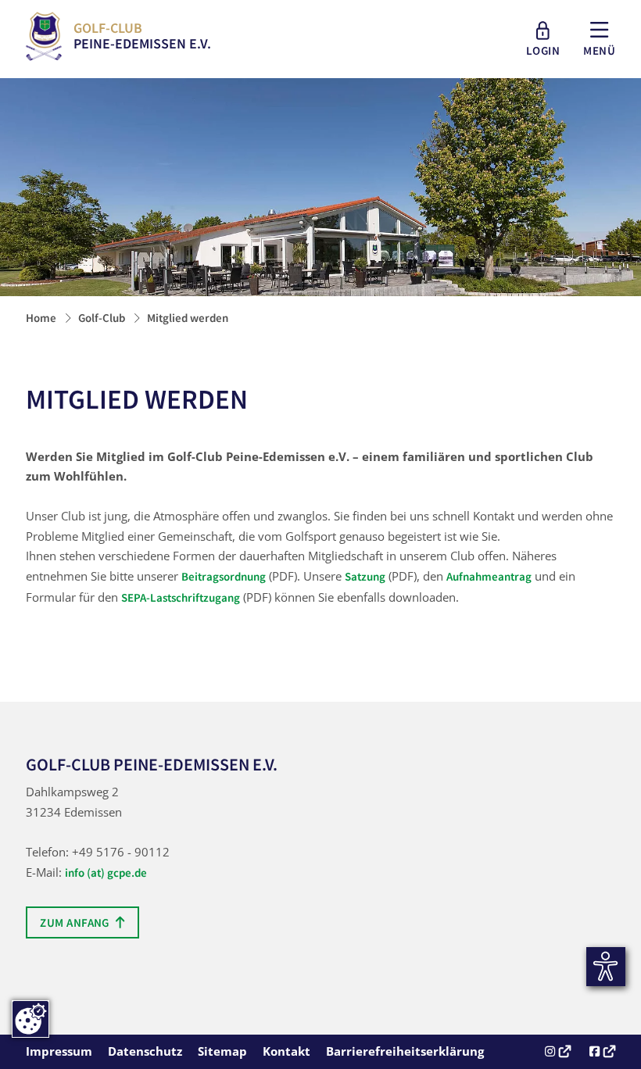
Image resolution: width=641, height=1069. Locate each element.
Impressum (59, 1051)
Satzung (365, 577)
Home (41, 318)
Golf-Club (101, 318)
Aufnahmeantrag (489, 577)
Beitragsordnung (223, 577)
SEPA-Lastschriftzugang (180, 598)
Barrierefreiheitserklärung (405, 1051)
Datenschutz (145, 1051)
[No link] (320, 190)
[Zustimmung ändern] (30, 1019)
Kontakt (286, 1051)
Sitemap (222, 1051)
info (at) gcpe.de (106, 873)
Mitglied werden (187, 318)
